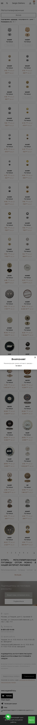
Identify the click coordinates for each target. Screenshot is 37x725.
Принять (31, 720)
